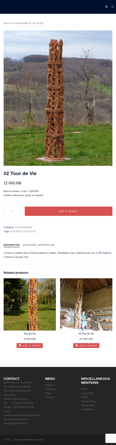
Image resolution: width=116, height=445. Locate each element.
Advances (50, 389)
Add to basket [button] (31, 346)
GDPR (84, 397)
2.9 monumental (19, 23)
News (48, 393)
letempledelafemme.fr (15, 423)
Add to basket (68, 211)
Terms (84, 389)
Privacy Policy (88, 401)
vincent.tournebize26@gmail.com (23, 415)
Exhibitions (87, 409)
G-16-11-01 (29, 231)
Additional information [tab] (39, 245)
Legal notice (87, 393)
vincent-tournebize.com (16, 419)
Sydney (40, 439)
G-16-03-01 (16, 231)
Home (7, 23)
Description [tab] (12, 245)
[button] (106, 7)
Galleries (50, 385)
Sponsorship (88, 405)
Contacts (50, 397)
